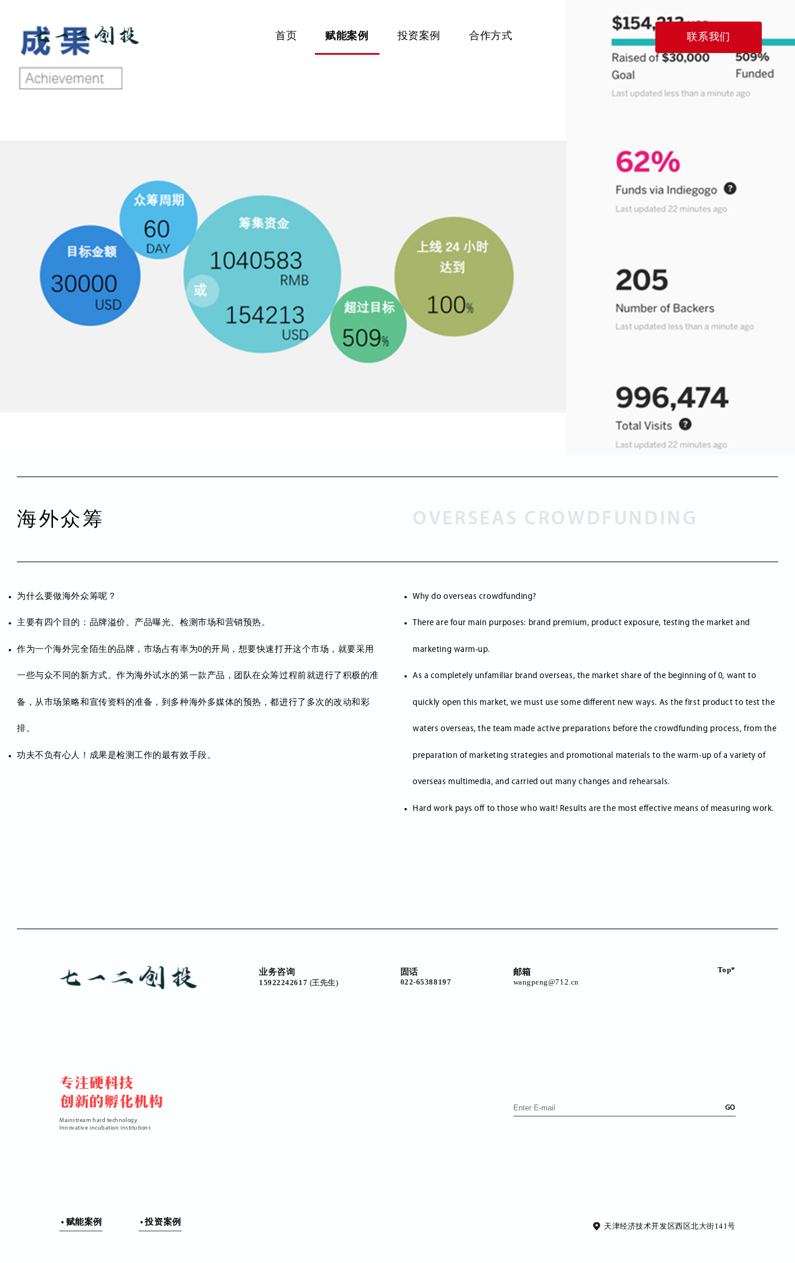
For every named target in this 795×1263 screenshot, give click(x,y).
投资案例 (419, 35)
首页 (286, 35)
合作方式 (490, 35)
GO (730, 1108)
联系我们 (708, 37)
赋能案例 (346, 35)
